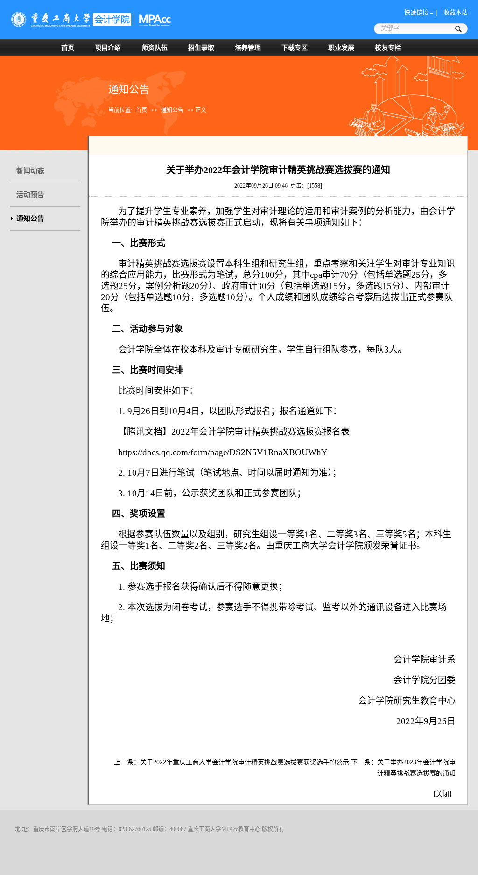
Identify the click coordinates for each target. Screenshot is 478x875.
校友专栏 (388, 47)
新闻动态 (30, 171)
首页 (67, 47)
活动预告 (30, 194)
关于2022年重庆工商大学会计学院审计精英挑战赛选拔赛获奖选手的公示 (244, 762)
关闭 (442, 793)
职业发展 (341, 47)
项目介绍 (108, 47)
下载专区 (294, 47)
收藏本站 (455, 12)
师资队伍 (154, 47)
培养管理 (248, 47)
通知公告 (172, 110)
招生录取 (201, 47)
